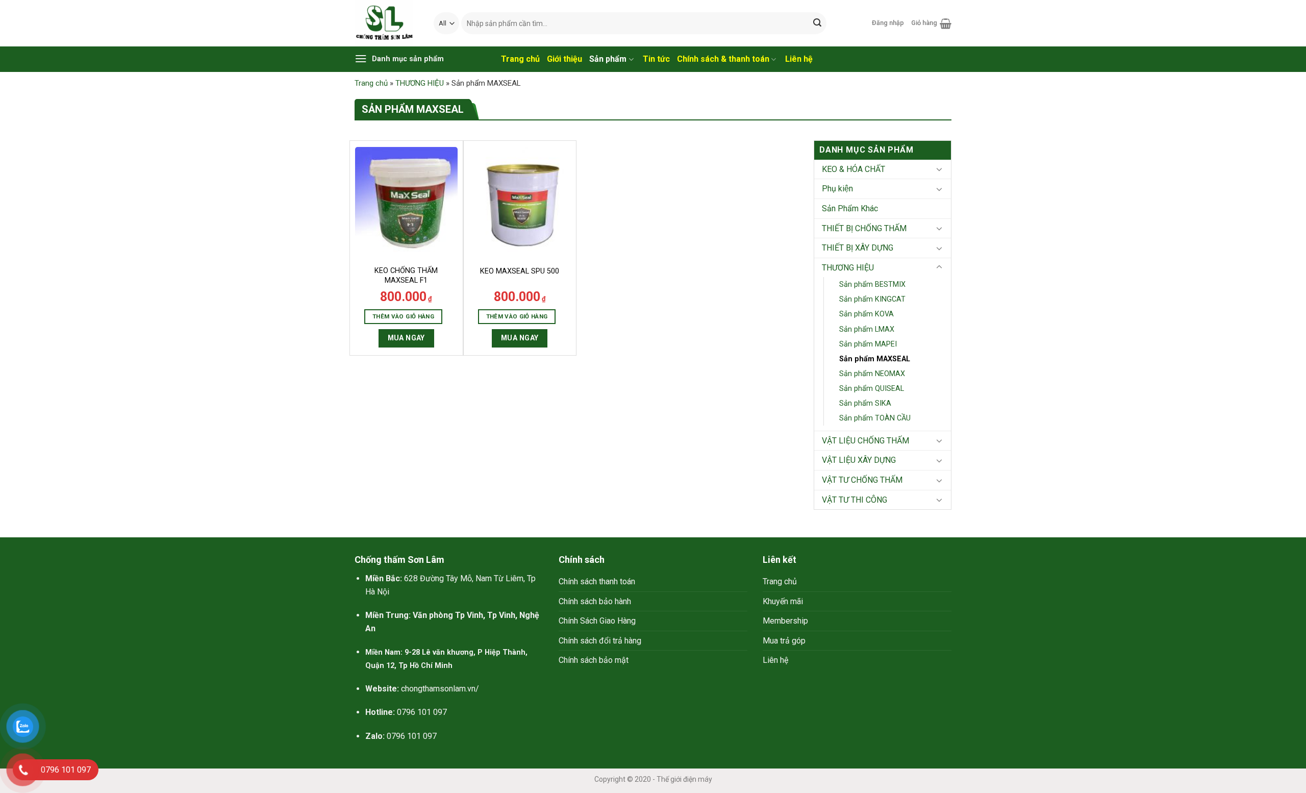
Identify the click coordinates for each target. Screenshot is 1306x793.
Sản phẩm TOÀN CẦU (875, 418)
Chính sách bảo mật (594, 660)
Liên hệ (775, 660)
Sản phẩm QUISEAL (871, 388)
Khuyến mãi (783, 601)
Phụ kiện (837, 188)
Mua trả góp (784, 641)
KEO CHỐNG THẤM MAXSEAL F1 (406, 275)
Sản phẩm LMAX (866, 329)
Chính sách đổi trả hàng (600, 641)
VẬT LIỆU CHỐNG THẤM (865, 440)
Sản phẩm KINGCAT (872, 299)
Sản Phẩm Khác (850, 208)
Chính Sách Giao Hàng (597, 621)
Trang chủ (371, 83)
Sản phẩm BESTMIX (872, 284)
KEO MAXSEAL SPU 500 (519, 271)
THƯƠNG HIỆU (419, 83)
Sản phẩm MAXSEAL (874, 359)
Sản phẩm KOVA (866, 314)
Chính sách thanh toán (597, 581)
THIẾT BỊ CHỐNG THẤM (864, 228)
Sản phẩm (607, 59)
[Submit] (817, 23)
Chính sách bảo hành (595, 601)
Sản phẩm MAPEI (868, 344)
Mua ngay (406, 338)
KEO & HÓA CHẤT (853, 169)
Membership (785, 621)
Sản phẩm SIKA (865, 403)
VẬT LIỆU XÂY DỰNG (859, 460)
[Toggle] (939, 169)
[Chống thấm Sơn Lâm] (386, 23)
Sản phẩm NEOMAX (872, 373)
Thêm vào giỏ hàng (403, 316)
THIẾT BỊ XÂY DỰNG (857, 248)
